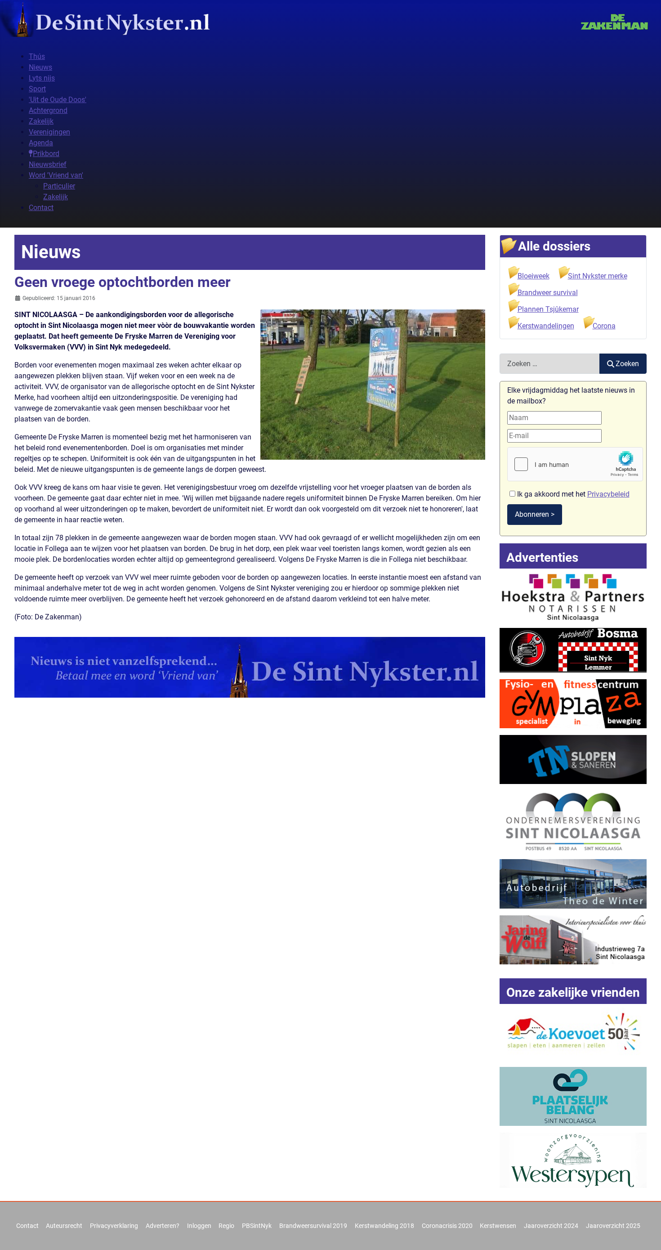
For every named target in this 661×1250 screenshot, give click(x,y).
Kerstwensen (498, 1225)
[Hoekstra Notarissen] (573, 596)
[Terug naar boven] (645, 1233)
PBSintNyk (257, 1225)
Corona (604, 326)
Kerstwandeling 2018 (384, 1225)
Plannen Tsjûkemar (548, 309)
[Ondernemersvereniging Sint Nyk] (573, 821)
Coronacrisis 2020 (447, 1225)
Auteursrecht (64, 1225)
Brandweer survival (548, 292)
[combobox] (550, 364)
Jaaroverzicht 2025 (613, 1225)
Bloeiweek (533, 276)
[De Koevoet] (573, 1033)
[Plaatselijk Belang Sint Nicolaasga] (573, 1096)
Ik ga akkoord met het (572, 494)
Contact (27, 1225)
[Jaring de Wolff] (573, 939)
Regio (226, 1225)
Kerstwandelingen (546, 326)
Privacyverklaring (114, 1225)
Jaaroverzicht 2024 (551, 1225)
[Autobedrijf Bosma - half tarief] (573, 649)
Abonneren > (534, 514)
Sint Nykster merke (597, 276)
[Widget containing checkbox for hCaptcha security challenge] (575, 464)
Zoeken (627, 363)
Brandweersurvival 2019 (313, 1225)
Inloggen (199, 1225)
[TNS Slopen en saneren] (573, 759)
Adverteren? (162, 1225)
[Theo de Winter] (573, 883)
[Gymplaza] (573, 703)
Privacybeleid (608, 494)
